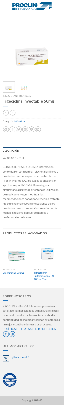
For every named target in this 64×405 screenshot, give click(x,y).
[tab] (32, 150)
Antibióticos (22, 95)
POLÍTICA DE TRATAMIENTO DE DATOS (29, 328)
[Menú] (5, 6)
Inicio (6, 95)
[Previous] (8, 49)
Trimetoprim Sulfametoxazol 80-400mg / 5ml (44, 275)
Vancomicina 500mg (13, 272)
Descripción (11, 150)
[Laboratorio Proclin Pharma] (32, 6)
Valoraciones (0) (13, 158)
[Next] (55, 49)
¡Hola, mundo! (20, 357)
